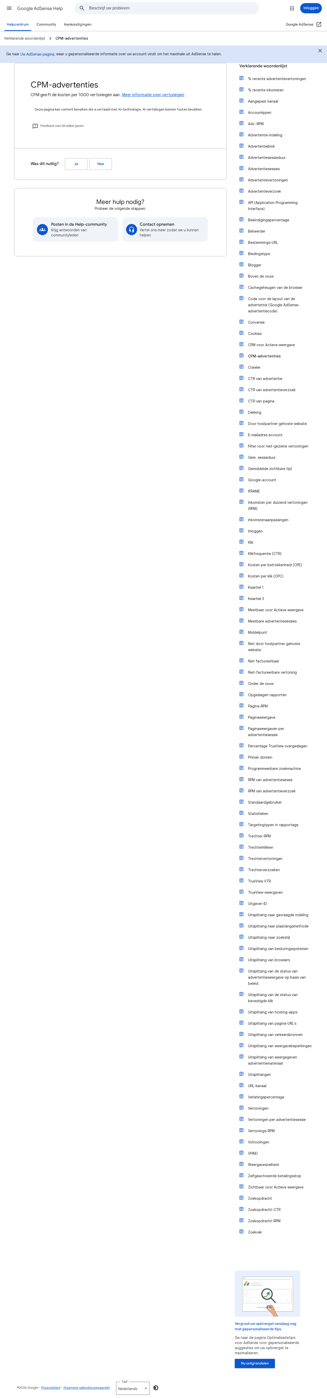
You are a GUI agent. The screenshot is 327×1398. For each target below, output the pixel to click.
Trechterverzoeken (264, 870)
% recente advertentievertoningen (277, 79)
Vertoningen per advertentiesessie (277, 1119)
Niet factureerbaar (263, 661)
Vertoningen (258, 1108)
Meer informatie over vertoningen (153, 94)
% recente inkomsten (266, 90)
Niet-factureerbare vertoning (272, 672)
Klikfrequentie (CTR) (265, 553)
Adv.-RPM (256, 124)
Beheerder (256, 231)
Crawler (254, 367)
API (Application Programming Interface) (273, 205)
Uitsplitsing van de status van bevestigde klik (273, 997)
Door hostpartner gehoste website (277, 423)
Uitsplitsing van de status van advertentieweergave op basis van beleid (277, 977)
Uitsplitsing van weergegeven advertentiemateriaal (272, 1060)
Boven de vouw (261, 276)
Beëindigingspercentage (268, 220)
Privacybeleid (50, 1388)
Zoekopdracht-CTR (264, 1209)
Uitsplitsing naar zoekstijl (269, 937)
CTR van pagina (261, 401)
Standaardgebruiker (265, 802)
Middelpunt (257, 632)
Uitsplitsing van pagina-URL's (272, 1023)
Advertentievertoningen (268, 180)
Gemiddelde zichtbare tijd (270, 468)
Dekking (254, 412)
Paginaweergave (261, 717)
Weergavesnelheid (263, 1164)
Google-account (262, 480)
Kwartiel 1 (256, 587)
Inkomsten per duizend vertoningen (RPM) (278, 505)
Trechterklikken (260, 847)
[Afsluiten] (320, 51)
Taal (124, 1381)
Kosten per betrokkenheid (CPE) (275, 565)
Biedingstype (259, 254)
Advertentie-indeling (265, 135)
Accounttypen (259, 112)
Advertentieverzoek (264, 191)
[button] (9, 8)
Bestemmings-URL (263, 242)
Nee (100, 164)
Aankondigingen (77, 24)
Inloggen (255, 531)
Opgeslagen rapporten (267, 695)
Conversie (256, 322)
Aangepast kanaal (263, 101)
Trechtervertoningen (265, 858)
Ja (76, 164)
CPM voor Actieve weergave (271, 345)
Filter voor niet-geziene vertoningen (278, 446)
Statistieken (258, 813)
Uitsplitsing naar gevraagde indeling (278, 915)
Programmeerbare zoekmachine (274, 768)
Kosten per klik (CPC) (265, 576)
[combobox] (174, 8)
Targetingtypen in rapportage (273, 825)
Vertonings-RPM (261, 1131)
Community (46, 24)
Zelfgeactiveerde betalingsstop (274, 1176)
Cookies (255, 333)
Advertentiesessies (264, 169)
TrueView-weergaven (265, 892)
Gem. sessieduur (262, 457)
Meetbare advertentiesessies (272, 621)
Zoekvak (255, 1232)
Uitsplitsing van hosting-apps (272, 1012)
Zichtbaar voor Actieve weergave (275, 1187)
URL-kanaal (257, 1086)
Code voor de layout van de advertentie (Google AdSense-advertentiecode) (274, 305)
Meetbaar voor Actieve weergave (275, 610)
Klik (250, 542)
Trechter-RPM (259, 836)
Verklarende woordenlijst (263, 66)
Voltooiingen (258, 1142)
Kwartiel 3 (256, 598)
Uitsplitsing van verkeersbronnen (275, 1034)
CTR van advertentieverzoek (272, 390)
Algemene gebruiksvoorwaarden (86, 1388)
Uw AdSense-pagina (37, 54)
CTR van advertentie (265, 378)
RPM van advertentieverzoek (272, 791)
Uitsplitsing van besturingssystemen (278, 948)
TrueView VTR (259, 881)
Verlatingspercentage (266, 1097)
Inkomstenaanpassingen (268, 520)
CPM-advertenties (264, 356)
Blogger (254, 265)
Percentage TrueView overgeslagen (277, 746)
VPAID (253, 1153)
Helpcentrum (18, 24)
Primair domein (260, 757)
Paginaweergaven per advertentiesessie (266, 731)
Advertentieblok (261, 146)
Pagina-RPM (258, 706)
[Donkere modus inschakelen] (156, 1388)
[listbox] (133, 1388)
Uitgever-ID (257, 903)
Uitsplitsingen (259, 1074)
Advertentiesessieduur (267, 157)
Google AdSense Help (40, 8)
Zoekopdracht (260, 1198)
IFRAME (254, 491)
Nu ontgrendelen (255, 1363)
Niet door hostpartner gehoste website (274, 646)
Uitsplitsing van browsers (269, 960)
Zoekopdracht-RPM (264, 1221)
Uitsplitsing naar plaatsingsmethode (278, 926)
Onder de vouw (261, 683)
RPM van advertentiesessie (270, 780)
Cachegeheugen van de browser (275, 287)
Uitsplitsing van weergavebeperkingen (280, 1046)
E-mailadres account (265, 435)
